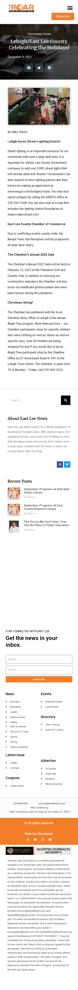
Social (47, 34)
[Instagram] (42, 839)
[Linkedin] (50, 839)
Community (34, 34)
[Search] (65, 400)
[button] (70, 8)
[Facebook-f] (28, 839)
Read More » (30, 497)
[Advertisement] (39, 576)
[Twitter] (35, 839)
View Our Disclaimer (39, 834)
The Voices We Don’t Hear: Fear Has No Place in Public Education (46, 523)
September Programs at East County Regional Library (43, 507)
